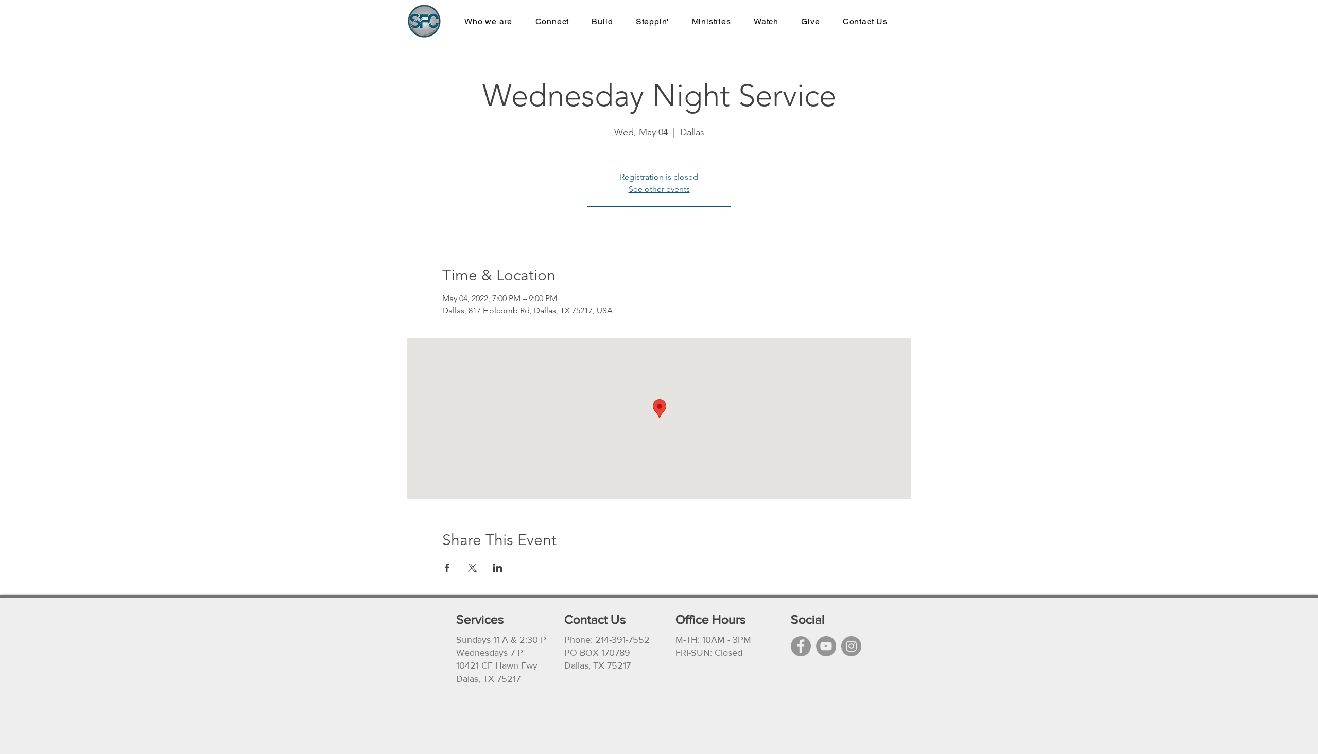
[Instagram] (851, 646)
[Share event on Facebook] (447, 568)
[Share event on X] (472, 568)
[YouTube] (826, 646)
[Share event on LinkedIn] (497, 568)
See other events (659, 189)
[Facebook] (801, 646)
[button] (711, 21)
